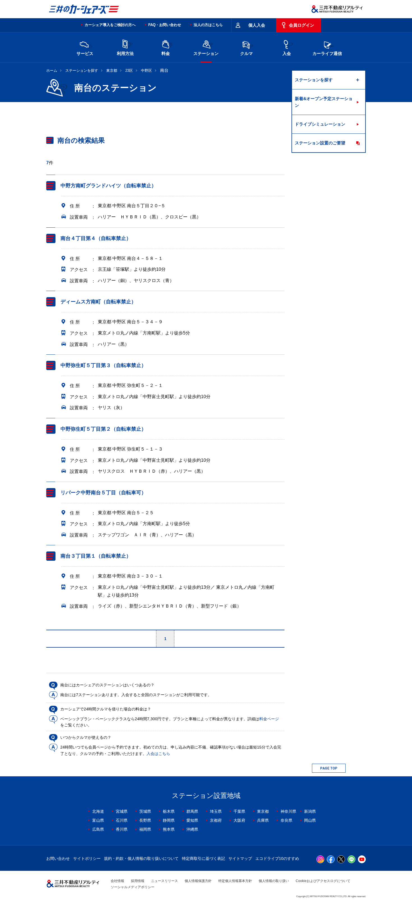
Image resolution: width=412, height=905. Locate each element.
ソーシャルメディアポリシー (132, 887)
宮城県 (122, 811)
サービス (85, 53)
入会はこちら (158, 753)
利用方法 (125, 53)
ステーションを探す (81, 70)
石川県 (122, 820)
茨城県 (145, 811)
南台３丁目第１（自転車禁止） (96, 556)
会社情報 (117, 881)
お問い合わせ (58, 858)
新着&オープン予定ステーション (324, 102)
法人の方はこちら (208, 25)
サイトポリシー (87, 858)
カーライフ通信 (327, 53)
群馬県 (192, 811)
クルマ (246, 53)
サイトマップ (240, 858)
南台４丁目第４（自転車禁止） (96, 238)
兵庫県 (263, 820)
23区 (129, 70)
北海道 (98, 811)
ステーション (206, 53)
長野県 (145, 820)
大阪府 (239, 820)
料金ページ (269, 719)
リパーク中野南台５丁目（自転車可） (103, 492)
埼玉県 (216, 811)
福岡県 (145, 829)
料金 (165, 53)
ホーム (51, 70)
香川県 (122, 829)
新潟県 (310, 811)
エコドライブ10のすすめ (277, 858)
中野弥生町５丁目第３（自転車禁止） (103, 365)
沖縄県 (192, 829)
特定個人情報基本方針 (235, 881)
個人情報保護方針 (198, 881)
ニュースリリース (164, 881)
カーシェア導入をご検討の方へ (110, 25)
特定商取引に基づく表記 (203, 858)
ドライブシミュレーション (320, 124)
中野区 (146, 70)
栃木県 (169, 811)
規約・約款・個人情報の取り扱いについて (141, 858)
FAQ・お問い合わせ (164, 25)
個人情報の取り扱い (274, 881)
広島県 (98, 829)
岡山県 (310, 820)
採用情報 (137, 881)
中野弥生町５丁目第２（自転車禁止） (103, 429)
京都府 (216, 820)
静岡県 (169, 820)
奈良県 (286, 820)
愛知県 (192, 820)
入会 (287, 53)
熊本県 (169, 829)
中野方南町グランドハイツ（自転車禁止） (108, 185)
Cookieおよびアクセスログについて (323, 881)
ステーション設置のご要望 (320, 142)
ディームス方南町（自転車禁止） (98, 301)
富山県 (98, 820)
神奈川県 (288, 811)
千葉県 (239, 811)
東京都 (111, 70)
